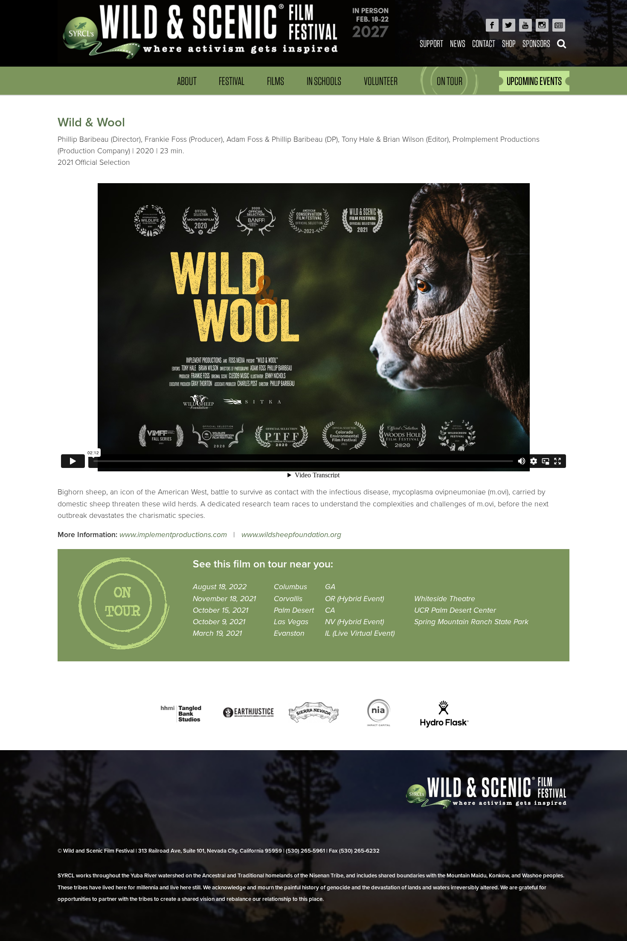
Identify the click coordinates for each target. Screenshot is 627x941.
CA (330, 610)
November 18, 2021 (224, 598)
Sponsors (536, 43)
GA (330, 586)
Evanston (289, 633)
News (457, 43)
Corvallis (288, 598)
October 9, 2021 (219, 621)
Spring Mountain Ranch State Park (471, 621)
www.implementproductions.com (173, 534)
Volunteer (381, 81)
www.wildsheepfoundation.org (291, 534)
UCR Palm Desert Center (455, 610)
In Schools (324, 81)
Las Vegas (291, 621)
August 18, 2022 (220, 586)
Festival (231, 81)
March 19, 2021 (217, 633)
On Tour (449, 81)
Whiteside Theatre (444, 598)
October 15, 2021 (220, 610)
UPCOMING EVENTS (534, 81)
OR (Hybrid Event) (354, 598)
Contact (483, 43)
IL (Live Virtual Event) (360, 633)
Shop (509, 43)
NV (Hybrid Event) (354, 621)
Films (275, 81)
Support (431, 43)
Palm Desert (294, 610)
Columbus (290, 586)
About (187, 81)
